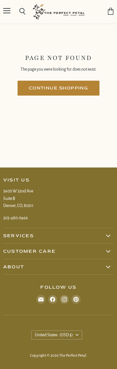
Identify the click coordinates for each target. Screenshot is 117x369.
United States (54, 335)
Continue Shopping (58, 88)
